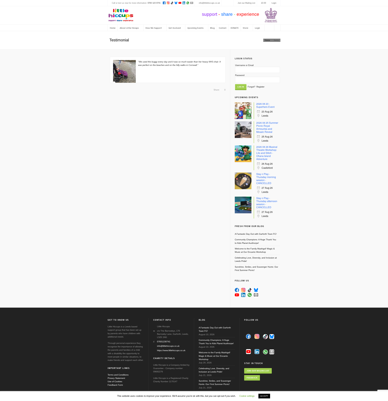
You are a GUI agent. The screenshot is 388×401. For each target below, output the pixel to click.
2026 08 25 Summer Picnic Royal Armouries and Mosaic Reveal (267, 127)
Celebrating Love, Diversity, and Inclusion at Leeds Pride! (256, 259)
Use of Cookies (115, 381)
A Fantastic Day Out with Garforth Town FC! (256, 234)
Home (267, 40)
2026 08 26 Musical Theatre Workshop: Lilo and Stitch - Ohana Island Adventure (266, 153)
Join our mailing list (258, 371)
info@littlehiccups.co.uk (209, 3)
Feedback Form (115, 385)
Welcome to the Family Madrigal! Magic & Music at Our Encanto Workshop (255, 250)
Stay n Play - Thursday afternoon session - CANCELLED (266, 202)
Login (274, 3)
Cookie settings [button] (247, 396)
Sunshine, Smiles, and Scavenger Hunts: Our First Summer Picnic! (256, 268)
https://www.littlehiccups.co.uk (171, 350)
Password (239, 75)
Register (260, 87)
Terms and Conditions (118, 375)
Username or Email (244, 65)
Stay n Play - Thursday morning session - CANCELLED (266, 178)
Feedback (252, 378)
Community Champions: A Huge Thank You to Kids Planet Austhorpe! (255, 241)
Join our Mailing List (246, 3)
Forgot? (251, 87)
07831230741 (163, 341)
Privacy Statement (116, 378)
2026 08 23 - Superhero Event (265, 105)
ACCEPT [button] (264, 396)
